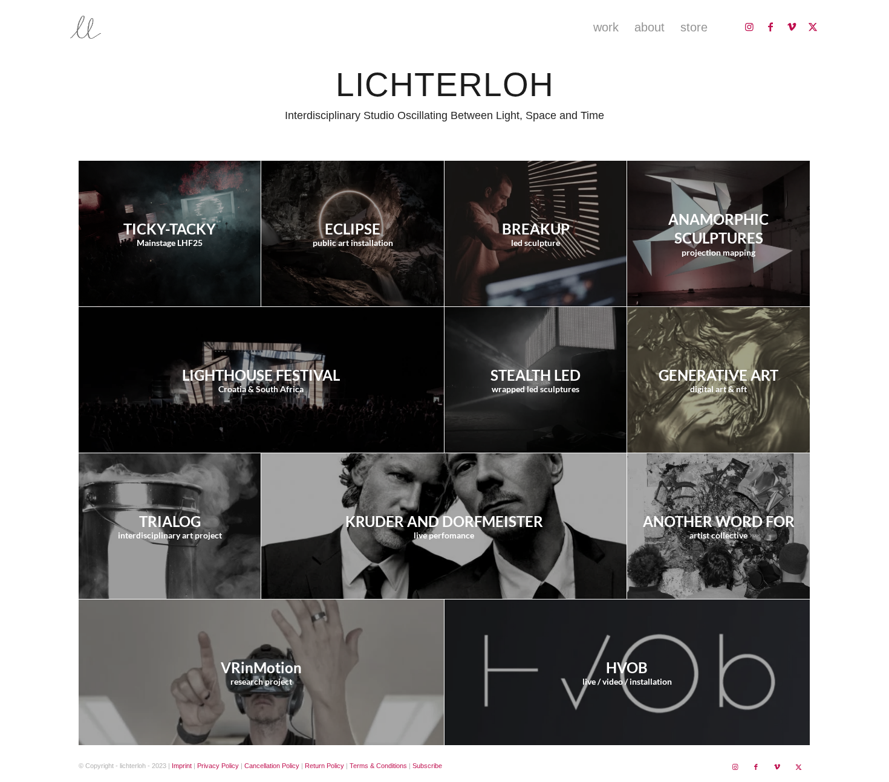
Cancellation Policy (271, 765)
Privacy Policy (218, 765)
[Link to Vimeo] (792, 27)
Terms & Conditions (378, 765)
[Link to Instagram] (749, 27)
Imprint (182, 765)
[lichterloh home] (123, 27)
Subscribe (427, 765)
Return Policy (324, 765)
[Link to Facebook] (770, 27)
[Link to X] (813, 27)
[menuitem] (606, 27)
